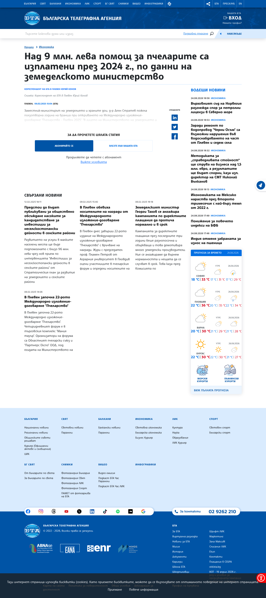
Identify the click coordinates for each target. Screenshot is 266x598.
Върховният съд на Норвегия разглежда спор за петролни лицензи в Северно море (216, 107)
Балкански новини (109, 427)
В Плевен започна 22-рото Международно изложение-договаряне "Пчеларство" (47, 301)
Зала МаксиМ (217, 541)
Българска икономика (148, 432)
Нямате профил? (232, 22)
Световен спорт (219, 427)
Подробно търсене (195, 33)
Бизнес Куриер (144, 437)
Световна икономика (148, 427)
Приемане (115, 589)
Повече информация (143, 589)
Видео (137, 3)
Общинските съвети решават (37, 439)
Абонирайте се (64, 145)
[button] (169, 4)
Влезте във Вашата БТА (123, 145)
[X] (81, 511)
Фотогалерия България (75, 473)
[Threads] (55, 511)
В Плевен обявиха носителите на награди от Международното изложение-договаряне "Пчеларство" (104, 216)
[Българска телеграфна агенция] (32, 531)
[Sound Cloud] (132, 511)
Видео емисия (106, 473)
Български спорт (219, 432)
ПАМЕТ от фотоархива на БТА (75, 495)
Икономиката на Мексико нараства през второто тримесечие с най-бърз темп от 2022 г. (216, 201)
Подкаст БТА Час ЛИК (111, 486)
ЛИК (87, 3)
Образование (180, 437)
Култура (177, 427)
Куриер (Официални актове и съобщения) (37, 447)
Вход (235, 18)
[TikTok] (106, 511)
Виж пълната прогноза (211, 390)
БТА (217, 3)
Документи (179, 556)
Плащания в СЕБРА (220, 561)
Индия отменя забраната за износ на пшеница (216, 240)
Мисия (176, 546)
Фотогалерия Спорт (74, 488)
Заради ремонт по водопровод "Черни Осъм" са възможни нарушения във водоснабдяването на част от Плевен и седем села (215, 134)
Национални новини (36, 427)
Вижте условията (94, 162)
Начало (29, 47)
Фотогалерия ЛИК (72, 483)
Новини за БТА (181, 541)
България (30, 3)
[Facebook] (29, 511)
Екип (212, 551)
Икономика (73, 3)
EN (240, 3)
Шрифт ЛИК (216, 531)
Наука (175, 432)
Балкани (55, 3)
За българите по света (38, 478)
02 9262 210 (222, 511)
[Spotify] (119, 511)
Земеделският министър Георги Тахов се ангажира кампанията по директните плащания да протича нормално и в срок (160, 216)
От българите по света (39, 473)
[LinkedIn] (93, 511)
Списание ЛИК (217, 546)
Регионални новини (36, 432)
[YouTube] (68, 511)
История (177, 551)
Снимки (123, 3)
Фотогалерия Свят (73, 478)
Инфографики (153, 3)
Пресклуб (229, 3)
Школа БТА (178, 566)
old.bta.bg (215, 566)
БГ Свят (110, 3)
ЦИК (26, 454)
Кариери (177, 561)
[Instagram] (42, 511)
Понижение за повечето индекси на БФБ (212, 223)
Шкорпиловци (180, 571)
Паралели (67, 432)
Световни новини (72, 427)
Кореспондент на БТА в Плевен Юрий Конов (50, 89)
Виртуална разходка (185, 536)
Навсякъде (234, 33)
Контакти (215, 556)
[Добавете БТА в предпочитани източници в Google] (145, 511)
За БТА (176, 531)
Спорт (97, 3)
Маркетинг (216, 536)
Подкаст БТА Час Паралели (108, 480)
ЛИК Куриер (179, 442)
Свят (43, 3)
